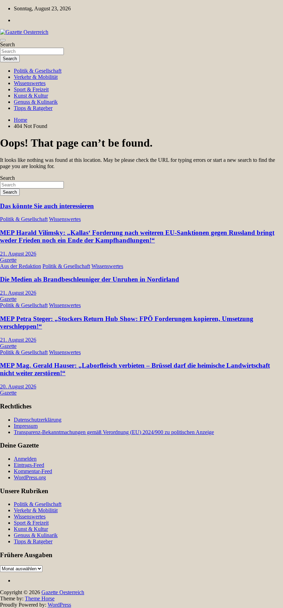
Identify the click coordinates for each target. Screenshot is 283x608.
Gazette (8, 260)
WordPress (59, 605)
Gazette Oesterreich (62, 592)
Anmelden (25, 459)
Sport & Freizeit (31, 89)
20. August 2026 (18, 386)
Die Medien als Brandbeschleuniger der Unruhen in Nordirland (89, 279)
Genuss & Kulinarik (36, 102)
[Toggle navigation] (3, 40)
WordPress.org (30, 477)
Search (7, 44)
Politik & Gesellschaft (37, 71)
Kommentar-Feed (33, 471)
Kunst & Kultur (31, 96)
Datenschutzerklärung (37, 420)
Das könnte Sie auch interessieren (47, 206)
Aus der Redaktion (20, 266)
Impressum (26, 426)
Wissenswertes (30, 83)
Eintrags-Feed (29, 465)
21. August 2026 (18, 254)
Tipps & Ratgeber (33, 108)
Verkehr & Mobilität (36, 77)
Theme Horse (40, 598)
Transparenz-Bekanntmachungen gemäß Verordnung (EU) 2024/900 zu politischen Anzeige (114, 432)
